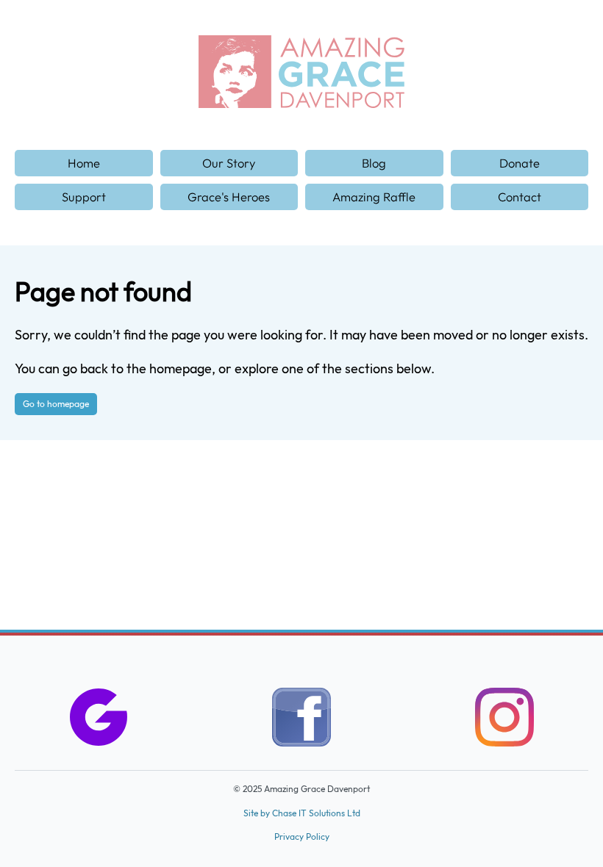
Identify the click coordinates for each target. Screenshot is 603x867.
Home (84, 162)
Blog (374, 162)
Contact (519, 196)
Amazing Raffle (373, 196)
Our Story (228, 162)
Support (84, 196)
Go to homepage (56, 403)
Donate (519, 162)
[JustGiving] (98, 720)
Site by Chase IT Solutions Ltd (301, 813)
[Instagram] (504, 720)
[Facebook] (301, 720)
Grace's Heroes (229, 196)
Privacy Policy (301, 836)
